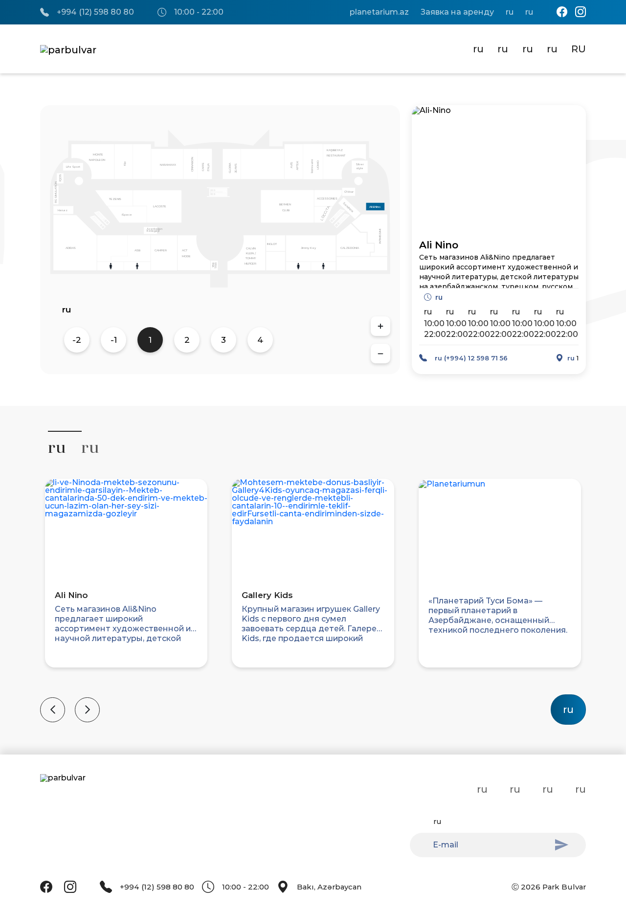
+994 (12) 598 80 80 (95, 12)
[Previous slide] (52, 709)
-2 (76, 340)
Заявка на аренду (457, 12)
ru (510, 12)
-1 (114, 340)
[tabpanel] (313, 596)
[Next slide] (87, 709)
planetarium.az (379, 12)
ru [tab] (57, 447)
